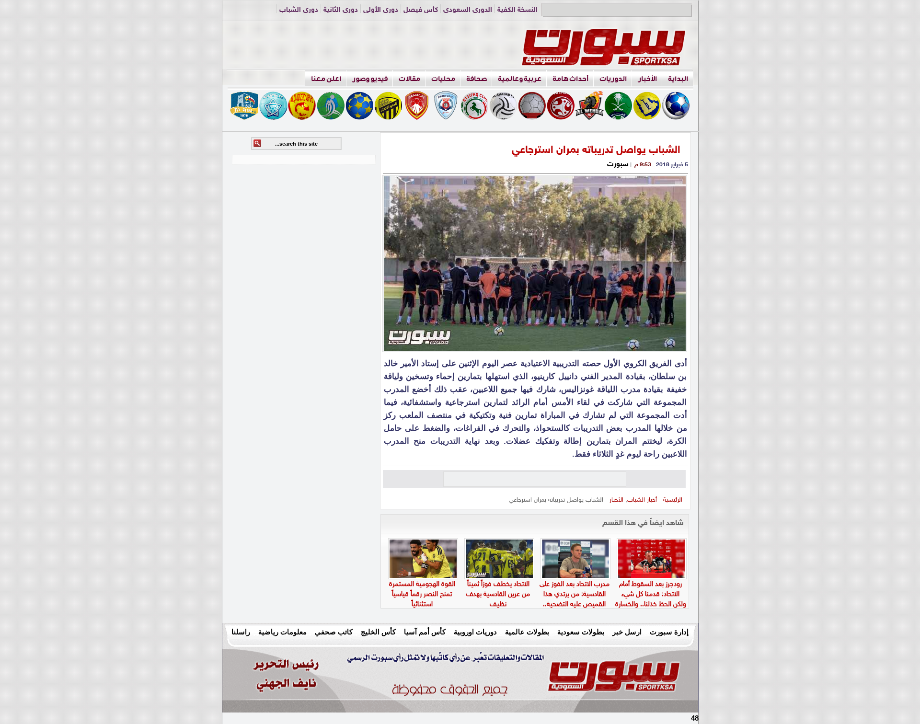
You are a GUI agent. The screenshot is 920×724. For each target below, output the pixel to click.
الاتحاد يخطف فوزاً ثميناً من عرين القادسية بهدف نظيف (498, 594)
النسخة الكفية (517, 10)
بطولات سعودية (580, 632)
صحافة (476, 78)
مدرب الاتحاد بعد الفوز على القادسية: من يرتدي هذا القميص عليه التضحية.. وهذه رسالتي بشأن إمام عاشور (575, 604)
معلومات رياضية (282, 632)
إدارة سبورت (669, 632)
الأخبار (647, 78)
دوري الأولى (380, 10)
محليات (443, 78)
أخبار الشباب (642, 500)
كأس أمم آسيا (425, 632)
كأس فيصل (420, 10)
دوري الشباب (298, 10)
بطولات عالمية (527, 632)
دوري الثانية (340, 10)
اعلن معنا (326, 78)
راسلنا (240, 632)
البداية (678, 78)
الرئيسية (672, 500)
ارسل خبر (627, 632)
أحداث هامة (570, 78)
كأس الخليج (378, 632)
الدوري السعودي (467, 10)
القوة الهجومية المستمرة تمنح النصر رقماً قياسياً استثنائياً (422, 594)
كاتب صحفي (334, 632)
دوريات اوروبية (475, 632)
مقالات (409, 78)
